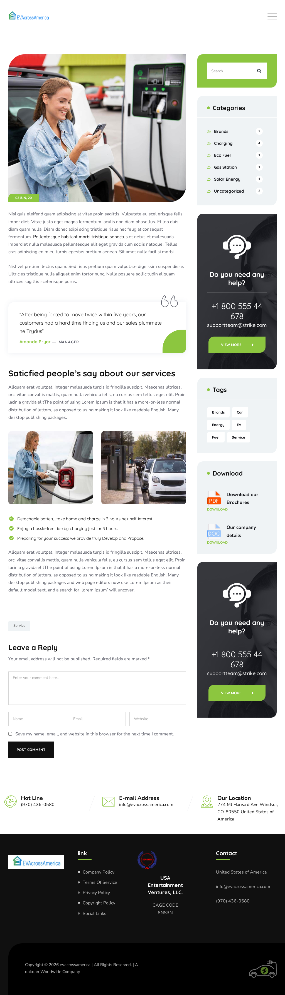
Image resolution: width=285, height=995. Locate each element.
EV (239, 424)
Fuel (216, 437)
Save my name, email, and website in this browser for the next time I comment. (94, 734)
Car (240, 412)
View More (231, 344)
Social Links (94, 914)
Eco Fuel (222, 155)
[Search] (258, 71)
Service (19, 625)
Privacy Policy (96, 893)
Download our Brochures (232, 501)
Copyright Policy (99, 903)
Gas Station (225, 167)
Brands (221, 131)
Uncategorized (229, 191)
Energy (218, 424)
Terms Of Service (100, 882)
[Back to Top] (273, 986)
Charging (223, 143)
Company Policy (98, 872)
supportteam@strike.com (237, 325)
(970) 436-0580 (233, 901)
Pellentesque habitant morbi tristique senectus (81, 237)
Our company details (231, 534)
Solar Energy (227, 179)
